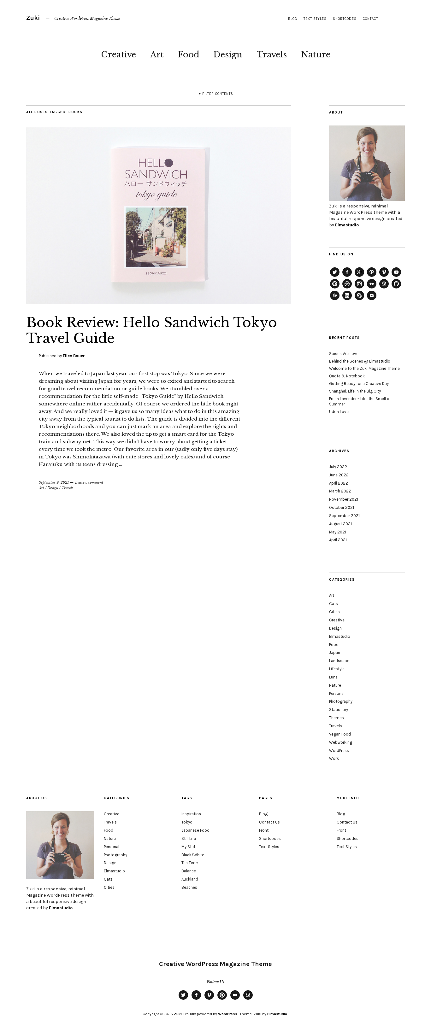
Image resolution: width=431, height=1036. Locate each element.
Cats (333, 603)
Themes (336, 717)
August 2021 (340, 523)
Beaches (189, 887)
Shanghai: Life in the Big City (355, 391)
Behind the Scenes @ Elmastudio (359, 361)
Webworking (340, 742)
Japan (334, 652)
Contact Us (269, 822)
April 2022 (338, 483)
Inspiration (191, 814)
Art (157, 54)
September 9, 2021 (54, 482)
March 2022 (340, 491)
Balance (188, 871)
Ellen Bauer (74, 355)
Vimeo (384, 276)
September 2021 (344, 515)
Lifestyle (337, 668)
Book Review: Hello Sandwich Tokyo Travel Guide (151, 330)
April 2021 (338, 540)
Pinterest (222, 999)
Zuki (33, 17)
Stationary (338, 709)
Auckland (189, 879)
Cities (334, 611)
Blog (292, 19)
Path (371, 276)
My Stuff (189, 846)
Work (334, 758)
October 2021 (341, 507)
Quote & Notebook (347, 376)
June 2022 (339, 475)
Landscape (339, 660)
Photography (340, 701)
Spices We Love (343, 353)
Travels (272, 54)
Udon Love (339, 411)
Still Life (188, 838)
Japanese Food (195, 830)
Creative (118, 54)
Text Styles (315, 19)
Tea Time (189, 862)
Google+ (359, 276)
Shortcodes (345, 19)
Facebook (347, 276)
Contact (370, 19)
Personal (337, 693)
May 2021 (337, 532)
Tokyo (186, 822)
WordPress (339, 750)
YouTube (396, 276)
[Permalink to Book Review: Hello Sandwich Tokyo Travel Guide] (158, 302)
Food (188, 54)
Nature (315, 54)
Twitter (334, 276)
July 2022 (338, 466)
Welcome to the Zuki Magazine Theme (364, 368)
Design (227, 54)
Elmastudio (347, 225)
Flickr (235, 999)
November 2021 (343, 499)
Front (264, 830)
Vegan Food (340, 734)
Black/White (192, 855)
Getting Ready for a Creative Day (359, 383)
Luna (333, 677)
